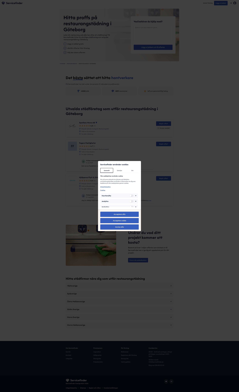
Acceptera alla (119, 214)
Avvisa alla (119, 227)
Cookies (102, 190)
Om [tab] (132, 170)
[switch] (131, 196)
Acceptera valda (119, 221)
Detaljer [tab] (119, 170)
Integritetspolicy (105, 187)
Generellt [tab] (107, 170)
